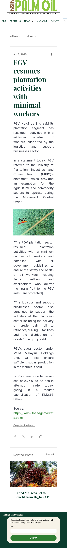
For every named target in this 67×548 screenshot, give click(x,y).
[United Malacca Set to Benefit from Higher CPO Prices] (33, 474)
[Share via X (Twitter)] (23, 436)
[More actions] (51, 54)
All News (15, 36)
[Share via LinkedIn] (32, 436)
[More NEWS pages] (32, 21)
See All (50, 454)
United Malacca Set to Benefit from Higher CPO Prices (33, 495)
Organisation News (24, 425)
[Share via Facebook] (15, 436)
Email (12, 526)
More (30, 36)
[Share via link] (40, 436)
